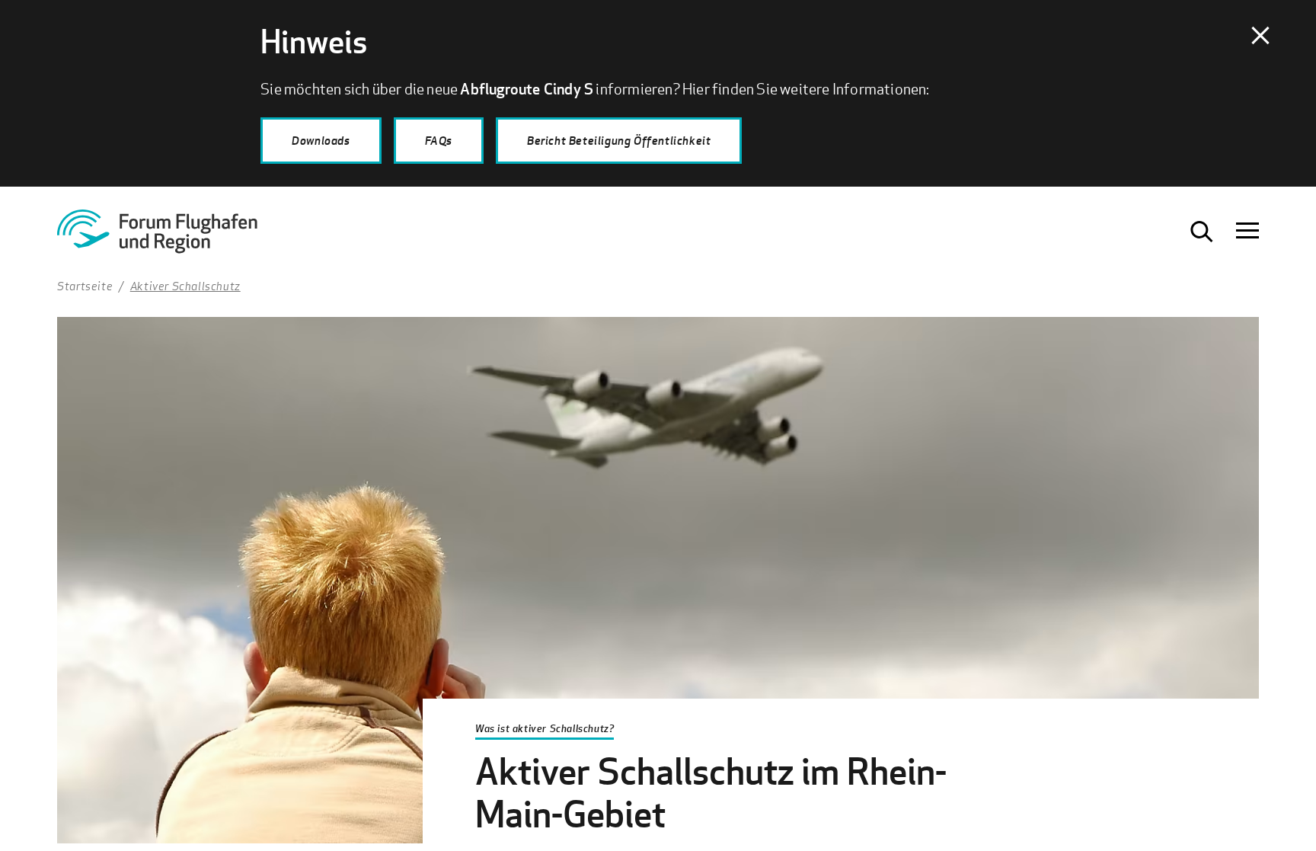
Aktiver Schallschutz (185, 286)
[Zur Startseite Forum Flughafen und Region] (175, 237)
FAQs (438, 140)
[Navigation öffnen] (1247, 231)
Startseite (85, 286)
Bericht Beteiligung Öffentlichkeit (619, 140)
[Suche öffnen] (1202, 231)
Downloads (321, 140)
